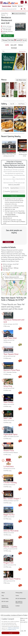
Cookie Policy (5, 598)
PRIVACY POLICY (12, 629)
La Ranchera (9, 466)
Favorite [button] (18, 40)
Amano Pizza (9, 450)
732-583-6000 (7, 29)
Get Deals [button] (11, 40)
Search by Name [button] (6, 6)
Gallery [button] (14, 45)
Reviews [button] (14, 48)
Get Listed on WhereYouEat (19, 602)
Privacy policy (19, 592)
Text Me (7, 188)
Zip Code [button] (20, 6)
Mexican (3, 15)
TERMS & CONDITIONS (13, 628)
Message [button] (4, 40)
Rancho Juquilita (10, 546)
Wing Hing (8, 386)
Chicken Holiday (10, 482)
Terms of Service (11, 214)
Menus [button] (20, 45)
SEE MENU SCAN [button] (21, 80)
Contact (18, 606)
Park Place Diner (10, 338)
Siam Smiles (8, 402)
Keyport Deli (8, 562)
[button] (22, 2)
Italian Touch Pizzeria (12, 578)
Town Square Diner (11, 354)
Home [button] (7, 45)
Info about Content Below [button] (19, 13)
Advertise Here (22, 51)
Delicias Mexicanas (11, 530)
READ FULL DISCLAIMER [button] (14, 184)
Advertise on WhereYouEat (5, 606)
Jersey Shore (5, 13)
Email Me (7, 191)
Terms (17, 595)
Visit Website (6, 270)
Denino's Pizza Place (12, 370)
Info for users (5, 601)
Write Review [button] (8, 242)
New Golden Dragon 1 (12, 498)
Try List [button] (24, 40)
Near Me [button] (14, 6)
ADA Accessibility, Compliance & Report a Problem (14, 615)
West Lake (8, 418)
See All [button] (12, 104)
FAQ (3, 595)
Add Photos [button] (21, 104)
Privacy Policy (21, 213)
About (3, 592)
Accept (10, 633)
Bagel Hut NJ (9, 514)
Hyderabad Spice (10, 434)
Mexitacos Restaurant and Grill (14, 320)
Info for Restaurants (21, 598)
